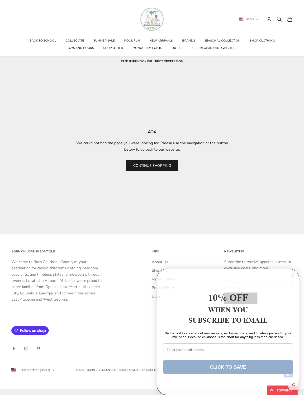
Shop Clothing (262, 40)
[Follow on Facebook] (13, 348)
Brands (188, 40)
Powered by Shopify (142, 370)
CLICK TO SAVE (228, 367)
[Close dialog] (293, 275)
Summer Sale (104, 40)
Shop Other (113, 48)
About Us (160, 262)
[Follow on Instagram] (26, 348)
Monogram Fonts (147, 48)
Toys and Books (80, 48)
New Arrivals (161, 40)
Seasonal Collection (222, 40)
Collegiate (75, 40)
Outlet (177, 48)
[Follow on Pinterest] (38, 348)
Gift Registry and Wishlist (214, 48)
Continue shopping (152, 165)
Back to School (42, 40)
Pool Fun (132, 40)
